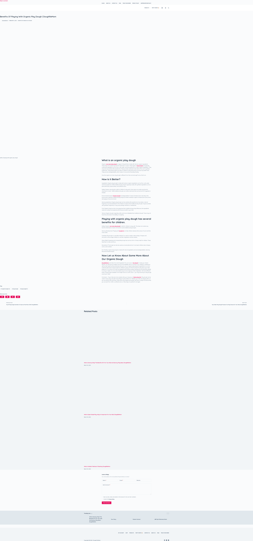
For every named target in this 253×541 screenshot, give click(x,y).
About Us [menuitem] (108, 3)
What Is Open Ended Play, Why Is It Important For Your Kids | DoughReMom (103, 414)
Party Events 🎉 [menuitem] (155, 7)
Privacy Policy (111, 499)
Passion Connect (136, 519)
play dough (15, 288)
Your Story (113, 519)
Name (104, 480)
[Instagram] (168, 540)
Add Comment (106, 485)
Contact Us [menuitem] (114, 3)
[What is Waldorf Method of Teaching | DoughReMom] (126, 442)
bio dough (135, 263)
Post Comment (106, 502)
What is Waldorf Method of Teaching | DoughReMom (97, 466)
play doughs (140, 165)
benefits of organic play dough (25, 20)
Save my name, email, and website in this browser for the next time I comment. (119, 496)
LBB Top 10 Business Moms (161, 519)
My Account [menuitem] (121, 532)
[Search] (168, 7)
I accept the (108, 499)
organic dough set (5, 288)
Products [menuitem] (146, 7)
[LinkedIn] (18, 297)
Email (121, 480)
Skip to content (4, 0)
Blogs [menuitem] (103, 3)
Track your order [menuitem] (127, 3)
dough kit (121, 231)
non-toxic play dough (111, 164)
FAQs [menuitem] (120, 3)
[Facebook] (2, 297)
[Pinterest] (13, 297)
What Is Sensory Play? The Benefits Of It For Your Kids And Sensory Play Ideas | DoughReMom (107, 362)
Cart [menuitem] (127, 532)
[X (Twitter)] (7, 297)
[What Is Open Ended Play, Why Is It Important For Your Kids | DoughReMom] (126, 390)
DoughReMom (105, 263)
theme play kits (137, 277)
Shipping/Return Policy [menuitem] (146, 3)
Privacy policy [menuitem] (135, 3)
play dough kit (24, 288)
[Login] (165, 7)
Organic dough (116, 195)
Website (138, 480)
